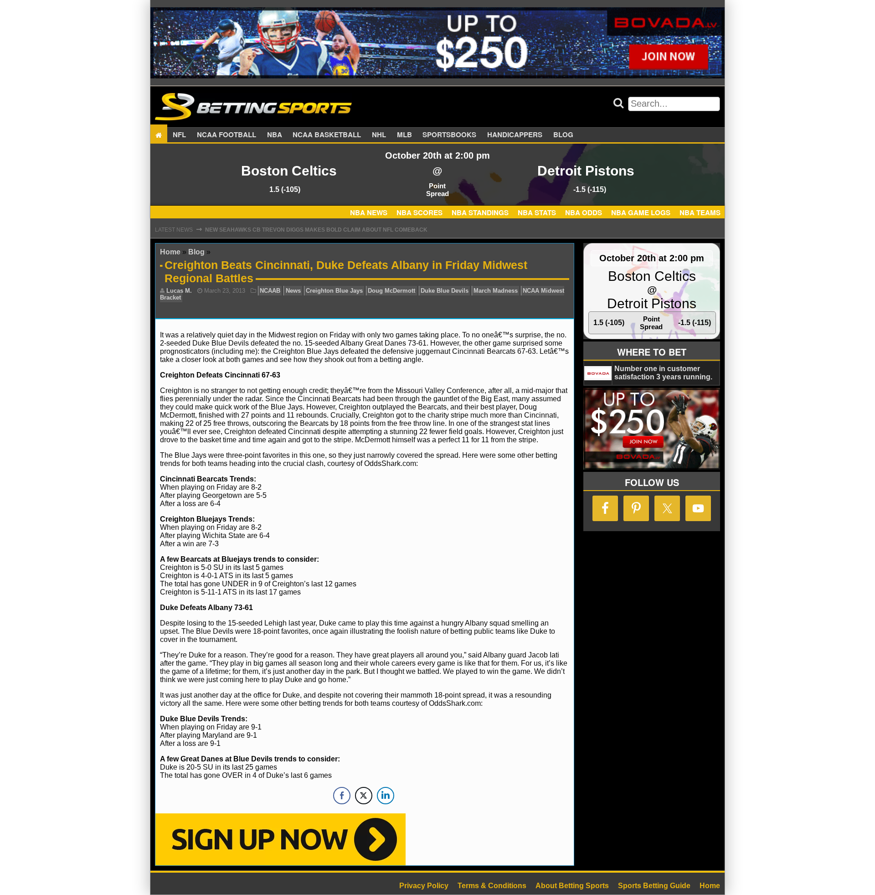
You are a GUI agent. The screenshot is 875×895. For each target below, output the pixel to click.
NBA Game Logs (640, 212)
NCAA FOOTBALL (226, 135)
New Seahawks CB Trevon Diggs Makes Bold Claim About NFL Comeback (316, 230)
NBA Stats (537, 212)
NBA (274, 135)
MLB (404, 135)
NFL (179, 135)
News (293, 290)
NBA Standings (480, 212)
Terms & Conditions (492, 886)
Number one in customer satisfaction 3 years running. (663, 373)
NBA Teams (700, 212)
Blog (563, 135)
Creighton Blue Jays (334, 290)
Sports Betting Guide (654, 886)
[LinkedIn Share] (385, 795)
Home (170, 252)
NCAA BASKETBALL (327, 135)
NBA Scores (419, 212)
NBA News (368, 212)
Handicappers (514, 135)
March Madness (496, 290)
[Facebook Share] (341, 795)
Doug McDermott (391, 290)
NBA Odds (583, 212)
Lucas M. (179, 290)
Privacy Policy (423, 886)
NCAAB (270, 290)
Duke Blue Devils (444, 290)
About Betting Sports (572, 886)
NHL (379, 135)
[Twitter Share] (363, 795)
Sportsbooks (449, 135)
